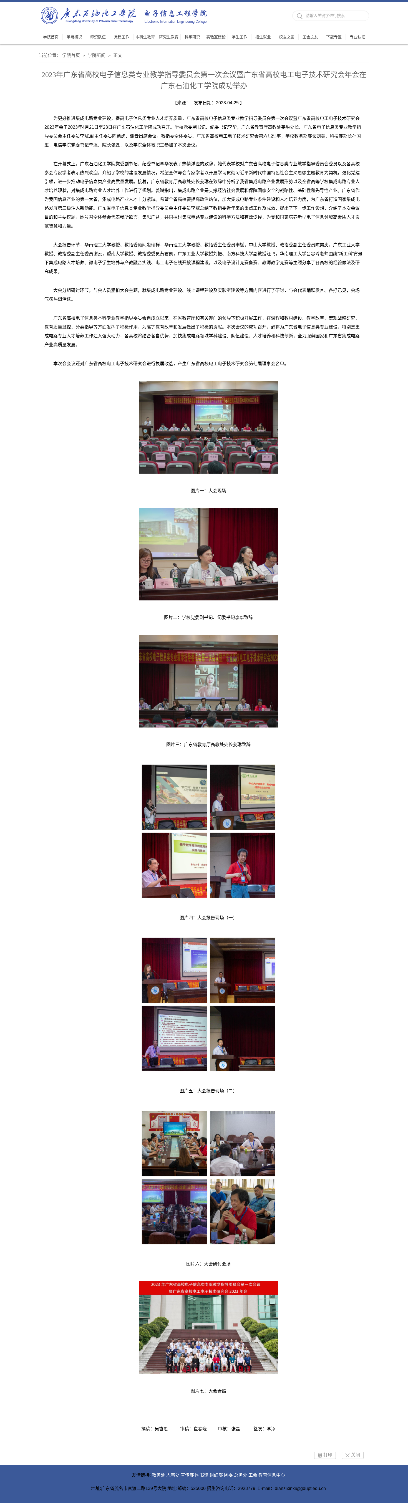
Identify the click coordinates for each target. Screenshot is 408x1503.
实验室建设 (216, 37)
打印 (327, 1455)
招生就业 (263, 37)
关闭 (355, 1455)
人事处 (173, 1475)
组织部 (216, 1475)
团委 (228, 1475)
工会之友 (310, 37)
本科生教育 (145, 37)
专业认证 (357, 37)
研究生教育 (168, 37)
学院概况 (74, 37)
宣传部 (187, 1475)
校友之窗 (286, 37)
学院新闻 (96, 55)
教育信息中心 (271, 1475)
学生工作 (239, 37)
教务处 (158, 1475)
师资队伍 (98, 37)
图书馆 (201, 1475)
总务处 (240, 1475)
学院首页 (51, 37)
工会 (252, 1475)
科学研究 (192, 37)
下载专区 (334, 37)
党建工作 (121, 37)
